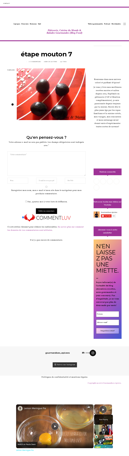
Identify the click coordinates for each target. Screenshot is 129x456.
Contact (6, 3)
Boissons (33, 24)
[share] (88, 407)
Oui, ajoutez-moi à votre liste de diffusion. (47, 202)
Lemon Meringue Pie (35, 408)
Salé (39, 24)
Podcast (107, 24)
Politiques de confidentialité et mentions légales (65, 377)
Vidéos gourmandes (95, 24)
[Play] (103, 429)
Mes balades (116, 24)
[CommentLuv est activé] (47, 218)
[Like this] (10, 105)
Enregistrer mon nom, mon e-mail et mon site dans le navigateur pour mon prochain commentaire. (46, 192)
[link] (20, 408)
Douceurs (25, 24)
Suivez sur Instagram (66, 365)
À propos (16, 24)
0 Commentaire (35, 62)
